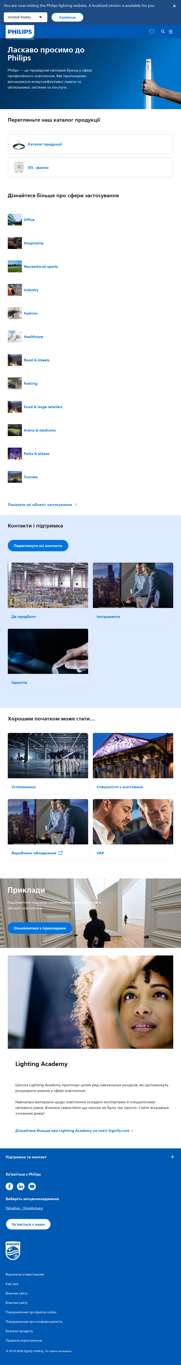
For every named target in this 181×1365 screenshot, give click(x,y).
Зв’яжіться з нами (28, 1224)
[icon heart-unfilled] (152, 32)
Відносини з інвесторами (25, 1274)
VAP (100, 853)
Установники (24, 787)
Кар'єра (12, 1284)
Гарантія (19, 682)
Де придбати (24, 616)
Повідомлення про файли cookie (31, 1312)
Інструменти (108, 616)
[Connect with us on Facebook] (9, 1186)
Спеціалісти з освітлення (120, 787)
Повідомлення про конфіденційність (34, 1321)
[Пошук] (163, 32)
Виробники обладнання (34, 853)
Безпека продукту (19, 1331)
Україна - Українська (24, 1208)
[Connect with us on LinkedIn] (21, 1186)
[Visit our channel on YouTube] (32, 1186)
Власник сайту (17, 1293)
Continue (67, 17)
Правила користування (24, 1340)
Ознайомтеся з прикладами (40, 928)
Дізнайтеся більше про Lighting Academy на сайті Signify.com (72, 1130)
